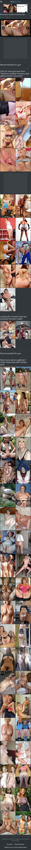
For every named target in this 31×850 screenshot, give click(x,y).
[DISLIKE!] (7, 17)
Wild (15, 1)
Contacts (10, 844)
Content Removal (19, 844)
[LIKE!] (1, 17)
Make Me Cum (21, 6)
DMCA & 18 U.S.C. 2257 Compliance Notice (16, 847)
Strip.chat (20, 11)
